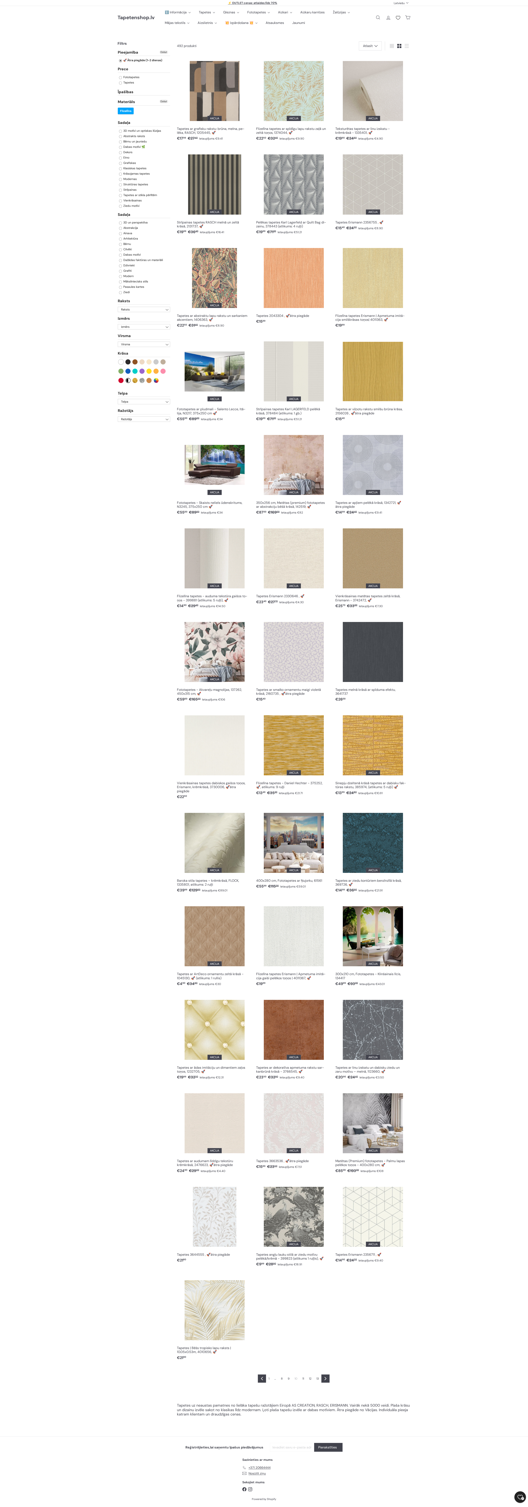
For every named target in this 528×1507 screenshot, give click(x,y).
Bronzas (149, 380)
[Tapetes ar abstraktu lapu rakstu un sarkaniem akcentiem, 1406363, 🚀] (214, 286)
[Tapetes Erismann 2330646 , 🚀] (293, 564)
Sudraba (142, 380)
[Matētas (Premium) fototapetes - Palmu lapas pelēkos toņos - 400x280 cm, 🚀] (372, 1131)
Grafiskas (129, 163)
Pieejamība (128, 52)
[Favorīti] (398, 17)
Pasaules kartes (133, 287)
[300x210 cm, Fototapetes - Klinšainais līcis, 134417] (372, 944)
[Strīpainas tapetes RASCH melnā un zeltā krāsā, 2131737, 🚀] (214, 192)
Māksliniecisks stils (135, 281)
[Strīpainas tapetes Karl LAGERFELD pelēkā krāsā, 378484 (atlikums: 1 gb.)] (293, 379)
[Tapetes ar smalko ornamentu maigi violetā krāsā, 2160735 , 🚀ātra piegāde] (293, 660)
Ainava (127, 233)
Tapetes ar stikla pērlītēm (140, 195)
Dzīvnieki (129, 265)
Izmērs (124, 318)
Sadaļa (124, 122)
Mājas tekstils (175, 23)
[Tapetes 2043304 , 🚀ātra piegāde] (293, 284)
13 (317, 1378)
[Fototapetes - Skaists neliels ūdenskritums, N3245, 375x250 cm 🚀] (214, 473)
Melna (128, 362)
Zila (128, 371)
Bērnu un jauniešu (135, 141)
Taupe (163, 362)
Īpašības (125, 91)
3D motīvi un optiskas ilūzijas (142, 131)
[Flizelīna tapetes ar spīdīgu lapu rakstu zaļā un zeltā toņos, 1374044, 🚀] (293, 99)
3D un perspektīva (135, 223)
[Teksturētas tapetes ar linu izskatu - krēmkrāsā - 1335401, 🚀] (372, 99)
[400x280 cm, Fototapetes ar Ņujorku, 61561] (293, 849)
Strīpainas (130, 190)
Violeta (142, 371)
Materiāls (126, 102)
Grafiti (127, 271)
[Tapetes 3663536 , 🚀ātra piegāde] (293, 1129)
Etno (126, 157)
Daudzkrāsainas (156, 380)
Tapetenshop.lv (136, 18)
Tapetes (205, 12)
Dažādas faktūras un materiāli (143, 260)
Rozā (163, 371)
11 (303, 1378)
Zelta (135, 380)
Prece (123, 69)
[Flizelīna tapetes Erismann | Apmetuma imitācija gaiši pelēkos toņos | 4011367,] (293, 944)
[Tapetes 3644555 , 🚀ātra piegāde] (214, 1223)
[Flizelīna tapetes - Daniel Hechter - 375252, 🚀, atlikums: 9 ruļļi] (293, 753)
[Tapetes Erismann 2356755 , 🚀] (372, 190)
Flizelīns (125, 111)
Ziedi (126, 292)
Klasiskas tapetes (134, 168)
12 (310, 1378)
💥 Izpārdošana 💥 (239, 23)
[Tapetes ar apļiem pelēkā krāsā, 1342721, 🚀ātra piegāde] (372, 473)
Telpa (123, 393)
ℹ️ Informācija (176, 12)
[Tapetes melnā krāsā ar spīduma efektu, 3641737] (372, 660)
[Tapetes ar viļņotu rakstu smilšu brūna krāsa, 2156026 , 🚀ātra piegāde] (372, 379)
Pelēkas (156, 362)
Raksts (124, 301)
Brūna (135, 362)
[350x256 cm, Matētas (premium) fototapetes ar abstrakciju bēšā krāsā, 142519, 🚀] (293, 473)
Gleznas (229, 12)
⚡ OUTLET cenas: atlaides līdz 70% (252, 3)
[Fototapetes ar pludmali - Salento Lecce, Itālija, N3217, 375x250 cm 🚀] (214, 379)
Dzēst (163, 52)
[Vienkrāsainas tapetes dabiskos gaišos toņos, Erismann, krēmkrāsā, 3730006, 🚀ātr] (214, 755)
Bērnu (127, 244)
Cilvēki (127, 249)
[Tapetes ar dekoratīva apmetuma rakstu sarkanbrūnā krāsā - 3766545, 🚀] (293, 1038)
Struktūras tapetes (135, 184)
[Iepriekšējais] (262, 1378)
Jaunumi (298, 23)
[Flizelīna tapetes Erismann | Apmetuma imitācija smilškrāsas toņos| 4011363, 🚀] (372, 286)
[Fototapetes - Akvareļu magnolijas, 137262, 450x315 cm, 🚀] (214, 660)
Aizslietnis (206, 23)
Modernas (130, 179)
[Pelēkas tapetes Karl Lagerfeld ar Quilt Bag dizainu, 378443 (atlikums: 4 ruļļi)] (293, 192)
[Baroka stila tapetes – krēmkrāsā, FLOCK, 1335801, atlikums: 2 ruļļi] (214, 851)
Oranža (156, 371)
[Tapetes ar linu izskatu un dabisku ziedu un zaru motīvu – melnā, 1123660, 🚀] (372, 1038)
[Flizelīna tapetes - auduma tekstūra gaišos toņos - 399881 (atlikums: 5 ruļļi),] (214, 566)
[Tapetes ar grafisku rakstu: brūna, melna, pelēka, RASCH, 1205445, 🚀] (214, 99)
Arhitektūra (130, 239)
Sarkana (121, 380)
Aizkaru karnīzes (312, 12)
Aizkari (283, 12)
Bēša (142, 362)
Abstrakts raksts (134, 136)
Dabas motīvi (132, 255)
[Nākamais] (325, 1378)
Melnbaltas (128, 380)
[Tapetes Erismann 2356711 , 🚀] (372, 1223)
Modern (128, 276)
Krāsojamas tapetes (136, 173)
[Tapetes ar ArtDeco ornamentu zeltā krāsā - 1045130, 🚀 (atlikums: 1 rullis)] (214, 944)
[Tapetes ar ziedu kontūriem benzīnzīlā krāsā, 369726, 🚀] (372, 851)
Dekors (127, 152)
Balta (121, 362)
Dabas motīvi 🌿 (134, 147)
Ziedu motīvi (131, 206)
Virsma (124, 336)
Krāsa (123, 353)
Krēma (149, 362)
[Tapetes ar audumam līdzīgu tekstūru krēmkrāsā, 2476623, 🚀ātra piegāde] (214, 1131)
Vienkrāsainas (132, 200)
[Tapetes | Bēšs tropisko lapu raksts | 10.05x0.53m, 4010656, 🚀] (214, 1318)
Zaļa (121, 371)
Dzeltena (149, 371)
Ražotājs (125, 410)
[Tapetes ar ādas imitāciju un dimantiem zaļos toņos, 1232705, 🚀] (214, 1038)
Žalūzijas (340, 12)
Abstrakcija (130, 228)
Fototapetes (257, 12)
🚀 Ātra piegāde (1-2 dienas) (142, 60)
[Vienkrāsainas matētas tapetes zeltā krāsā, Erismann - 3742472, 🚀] (372, 566)
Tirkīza (135, 371)
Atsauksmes (275, 23)
